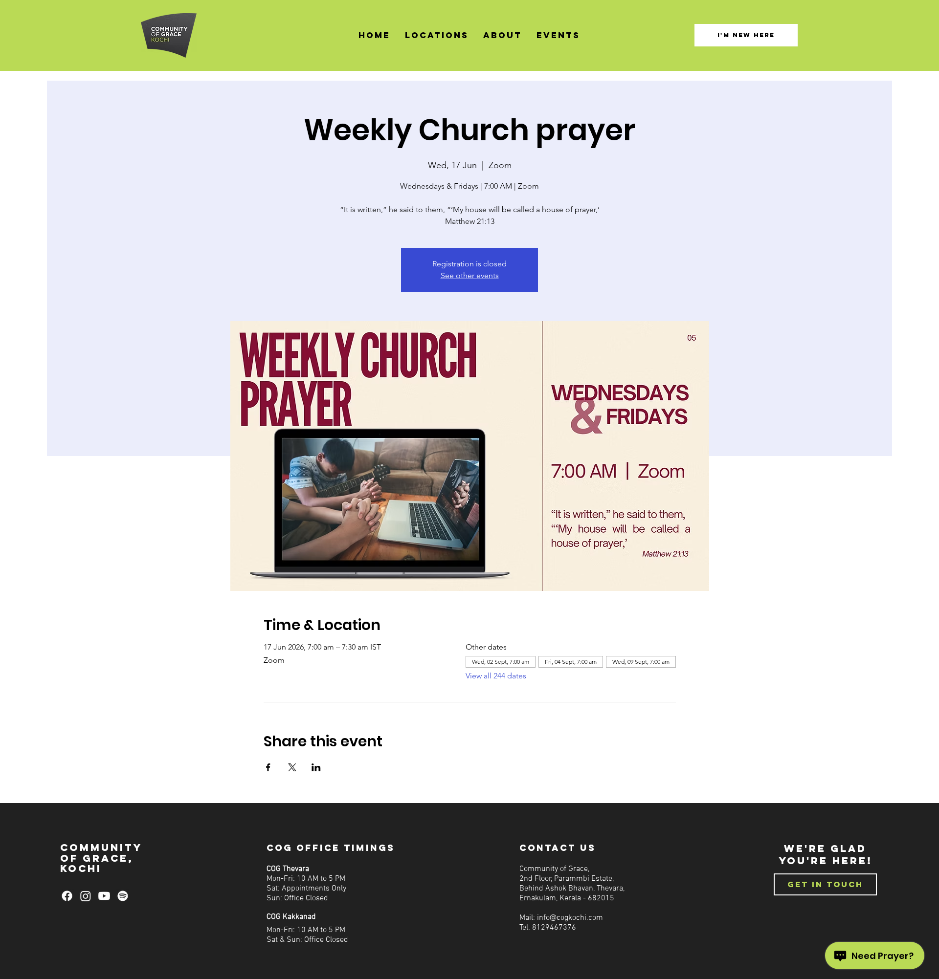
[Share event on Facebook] (268, 767)
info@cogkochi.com (570, 918)
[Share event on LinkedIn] (316, 767)
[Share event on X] (292, 767)
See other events (470, 275)
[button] (437, 35)
